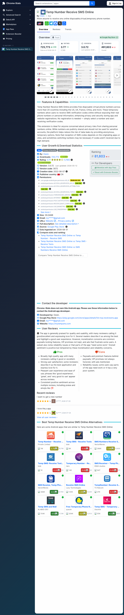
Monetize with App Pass (106, 167)
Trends (68, 29)
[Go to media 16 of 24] (89, 97)
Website (50, 221)
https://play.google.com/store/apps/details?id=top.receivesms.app (87, 318)
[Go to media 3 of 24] (51, 97)
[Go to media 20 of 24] (100, 97)
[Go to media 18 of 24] (94, 97)
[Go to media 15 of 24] (86, 97)
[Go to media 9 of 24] (68, 97)
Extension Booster (13, 34)
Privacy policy (65, 221)
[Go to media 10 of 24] (71, 97)
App (49, 16)
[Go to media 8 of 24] (65, 97)
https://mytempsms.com (59, 323)
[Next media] (117, 75)
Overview (43, 29)
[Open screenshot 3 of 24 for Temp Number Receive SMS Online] (83, 75)
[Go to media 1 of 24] (45, 97)
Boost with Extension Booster (106, 172)
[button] (115, 3)
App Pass (10, 29)
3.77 (58, 160)
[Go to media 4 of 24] (54, 97)
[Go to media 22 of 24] (106, 97)
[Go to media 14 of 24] (83, 97)
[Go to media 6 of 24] (60, 97)
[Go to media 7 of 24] (63, 97)
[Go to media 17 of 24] (92, 97)
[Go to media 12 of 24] (77, 97)
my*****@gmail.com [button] (55, 218)
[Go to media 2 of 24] (48, 97)
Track (56, 37)
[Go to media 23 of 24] (109, 97)
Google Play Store (108, 37)
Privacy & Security (49, 150)
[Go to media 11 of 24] (74, 97)
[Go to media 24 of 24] (112, 97)
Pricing (9, 39)
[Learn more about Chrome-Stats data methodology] (66, 226)
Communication (64, 150)
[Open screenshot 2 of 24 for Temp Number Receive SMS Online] (64, 75)
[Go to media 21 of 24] (103, 97)
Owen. (42, 16)
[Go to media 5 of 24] (57, 97)
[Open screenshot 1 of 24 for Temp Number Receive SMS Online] (45, 75)
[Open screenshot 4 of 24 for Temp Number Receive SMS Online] (102, 75)
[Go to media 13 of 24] (80, 97)
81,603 (101, 156)
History (9, 45)
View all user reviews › (47, 417)
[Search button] (92, 3)
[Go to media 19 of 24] (97, 97)
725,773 (55, 157)
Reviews (56, 29)
